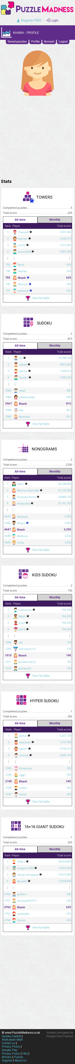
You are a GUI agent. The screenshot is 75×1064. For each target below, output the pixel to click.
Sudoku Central (11, 1036)
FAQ (25, 1053)
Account (49, 41)
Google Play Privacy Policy (11, 1051)
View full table (41, 298)
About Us (20, 1060)
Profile (35, 41)
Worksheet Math (12, 1039)
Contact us (8, 1043)
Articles (7, 1057)
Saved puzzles (17, 41)
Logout (63, 41)
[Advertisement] (37, 136)
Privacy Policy (11, 1046)
